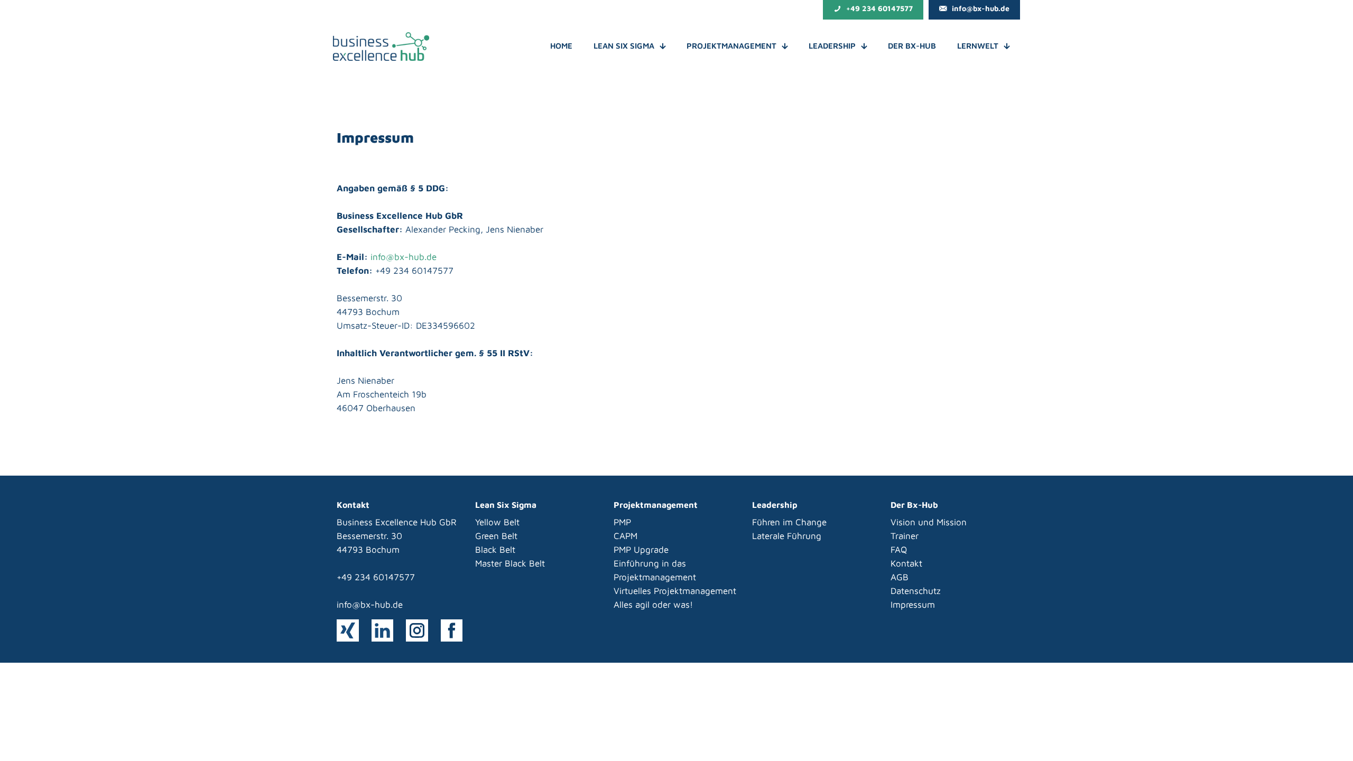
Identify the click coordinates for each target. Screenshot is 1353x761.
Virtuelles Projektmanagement (675, 591)
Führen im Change (789, 522)
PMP (622, 522)
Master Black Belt (510, 563)
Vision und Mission (929, 522)
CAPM (625, 536)
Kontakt (906, 563)
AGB (900, 577)
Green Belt (496, 536)
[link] (348, 630)
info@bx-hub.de (403, 257)
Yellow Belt (497, 522)
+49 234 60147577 (376, 577)
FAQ (899, 549)
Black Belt (495, 549)
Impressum (913, 604)
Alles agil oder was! (653, 604)
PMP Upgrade (641, 549)
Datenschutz (916, 591)
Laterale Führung (786, 536)
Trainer (905, 536)
